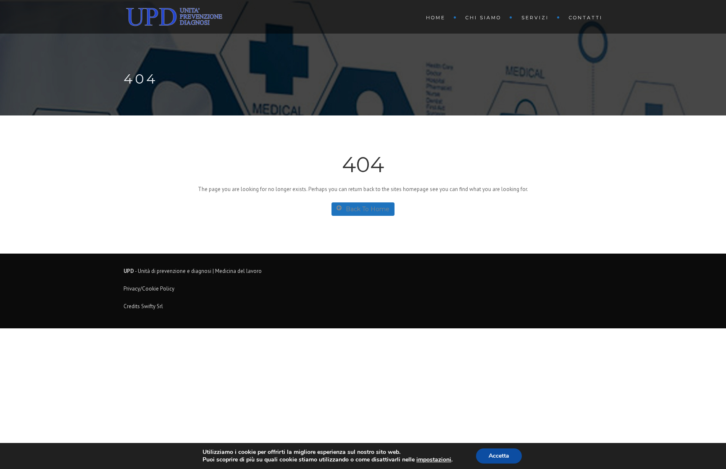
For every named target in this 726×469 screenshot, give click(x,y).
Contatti (585, 18)
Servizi (535, 18)
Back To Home (367, 209)
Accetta (499, 456)
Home (435, 18)
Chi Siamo (483, 18)
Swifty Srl (152, 306)
